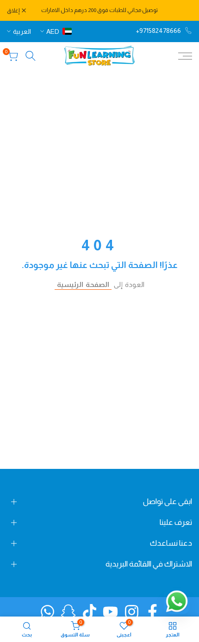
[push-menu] (185, 56)
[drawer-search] (30, 55)
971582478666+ (158, 30)
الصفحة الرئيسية (83, 284)
